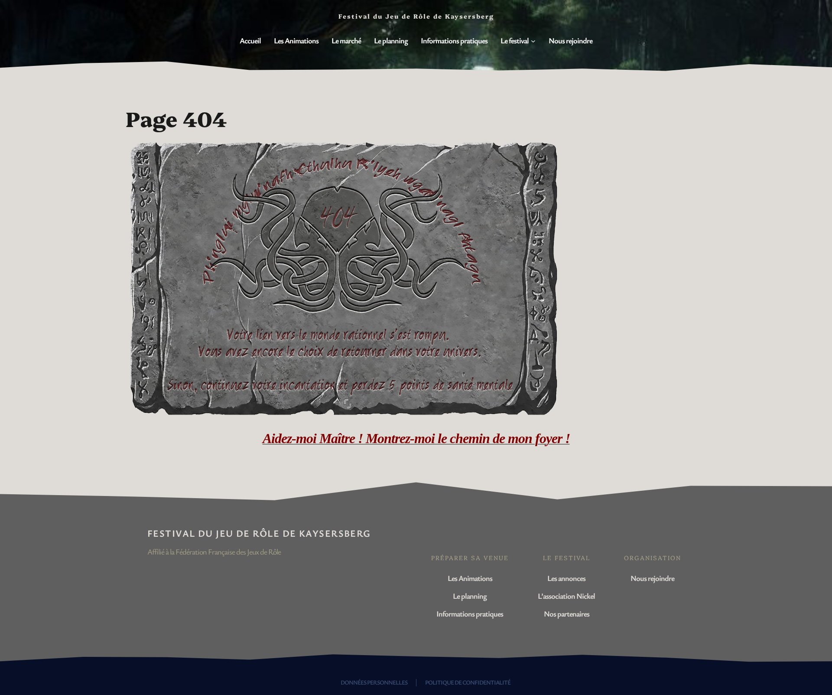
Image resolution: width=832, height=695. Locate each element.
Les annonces (566, 578)
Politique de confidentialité (467, 682)
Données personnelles (374, 682)
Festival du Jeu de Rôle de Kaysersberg (259, 533)
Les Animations (470, 578)
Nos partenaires (566, 613)
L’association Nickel (566, 596)
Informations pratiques (469, 613)
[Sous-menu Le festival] (533, 41)
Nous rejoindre (652, 578)
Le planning (470, 596)
